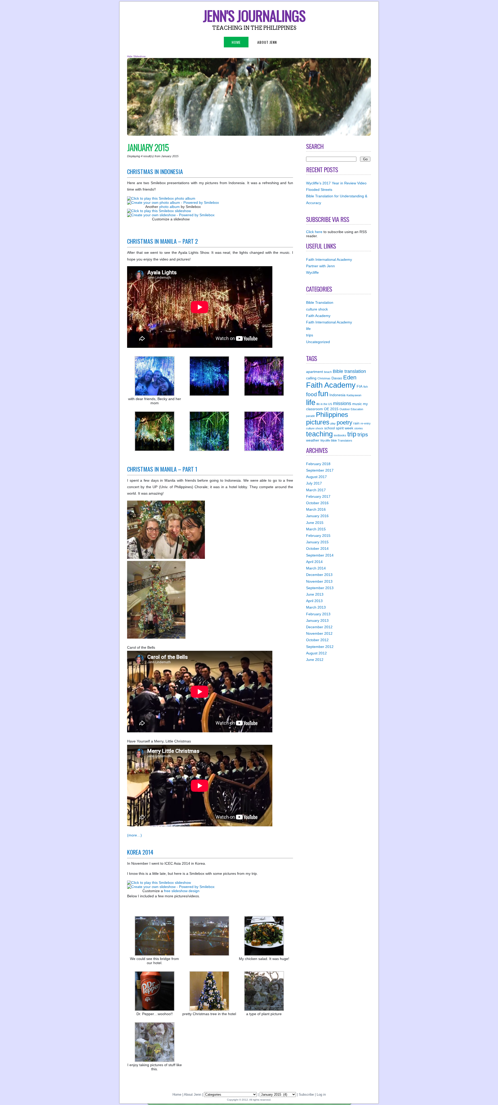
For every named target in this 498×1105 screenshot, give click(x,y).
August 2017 (316, 477)
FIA (359, 386)
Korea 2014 (140, 852)
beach (328, 371)
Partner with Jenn (320, 266)
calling (311, 378)
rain (356, 423)
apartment (314, 372)
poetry (344, 422)
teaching (319, 434)
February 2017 (318, 496)
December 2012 (319, 627)
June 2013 (314, 594)
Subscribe (306, 1094)
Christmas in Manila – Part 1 (162, 469)
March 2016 (316, 509)
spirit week (344, 428)
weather (312, 440)
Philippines (332, 414)
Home (236, 42)
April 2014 (314, 562)
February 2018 (318, 464)
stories (358, 428)
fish (365, 386)
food (311, 394)
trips (309, 335)
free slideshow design (181, 891)
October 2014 (317, 548)
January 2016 (317, 516)
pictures (317, 422)
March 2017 (316, 490)
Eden (349, 377)
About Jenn (267, 42)
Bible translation (349, 371)
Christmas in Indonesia (155, 171)
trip (351, 434)
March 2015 (316, 529)
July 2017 (314, 483)
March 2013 (316, 607)
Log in (321, 1094)
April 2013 (314, 601)
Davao (336, 378)
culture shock (317, 309)
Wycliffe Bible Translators (336, 440)
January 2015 (317, 542)
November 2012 (319, 633)
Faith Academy (318, 316)
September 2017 (320, 470)
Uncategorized (318, 342)
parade (310, 415)
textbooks (340, 435)
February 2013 (318, 614)
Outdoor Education (351, 409)
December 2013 (319, 575)
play (333, 423)
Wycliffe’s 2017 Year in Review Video (336, 183)
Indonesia (337, 395)
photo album (169, 207)
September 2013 (320, 588)
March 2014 (316, 568)
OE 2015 (331, 409)
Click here (314, 232)
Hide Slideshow (136, 56)
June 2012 (314, 660)
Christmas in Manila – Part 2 (162, 241)
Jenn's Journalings (254, 15)
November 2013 (319, 581)
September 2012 (320, 647)
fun (323, 393)
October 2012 (317, 640)
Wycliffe (312, 272)
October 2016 (317, 503)
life (308, 329)
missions (342, 403)
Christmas (323, 378)
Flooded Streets (319, 189)
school (329, 428)
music (357, 404)
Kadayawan (354, 395)
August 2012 (316, 653)
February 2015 (318, 535)
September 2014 (320, 555)
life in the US (324, 404)
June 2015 (314, 523)
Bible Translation (319, 302)
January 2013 (317, 620)
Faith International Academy (329, 259)
